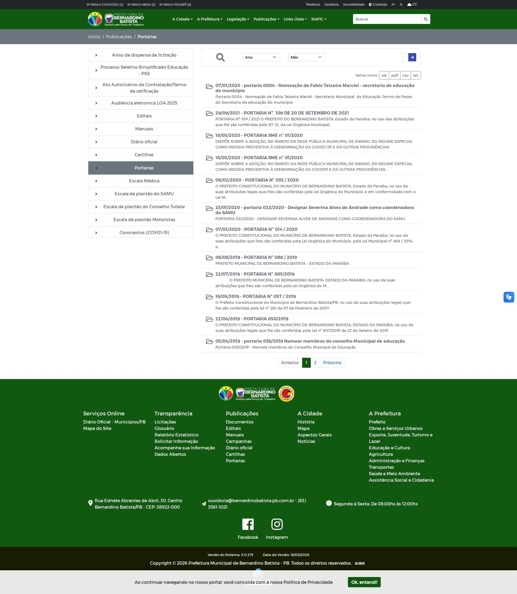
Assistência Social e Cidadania (401, 479)
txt (415, 75)
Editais (233, 428)
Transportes (381, 467)
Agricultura (381, 454)
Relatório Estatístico (176, 434)
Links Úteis (294, 19)
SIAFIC (317, 19)
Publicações (265, 19)
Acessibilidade (354, 4)
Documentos (240, 421)
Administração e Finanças (397, 460)
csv (405, 75)
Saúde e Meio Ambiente (394, 473)
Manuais (235, 434)
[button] (425, 19)
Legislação (236, 19)
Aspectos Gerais (315, 434)
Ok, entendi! (364, 582)
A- (401, 4)
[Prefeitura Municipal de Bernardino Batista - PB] (116, 19)
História (306, 421)
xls (384, 75)
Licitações (165, 421)
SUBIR (360, 563)
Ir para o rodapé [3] (175, 4)
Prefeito (377, 421)
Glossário (164, 428)
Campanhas (239, 441)
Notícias (306, 441)
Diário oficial (239, 447)
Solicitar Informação (176, 441)
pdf (394, 75)
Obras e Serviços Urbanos (396, 428)
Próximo (332, 362)
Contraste (379, 4)
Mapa (303, 428)
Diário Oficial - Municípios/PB (114, 421)
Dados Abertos (170, 454)
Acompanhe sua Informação (185, 447)
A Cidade (181, 19)
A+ (394, 4)
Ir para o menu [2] (141, 4)
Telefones (313, 4)
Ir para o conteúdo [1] (105, 4)
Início (94, 36)
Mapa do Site (97, 428)
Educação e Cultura (389, 447)
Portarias (235, 460)
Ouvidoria (331, 4)
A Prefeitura (208, 19)
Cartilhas (235, 454)
